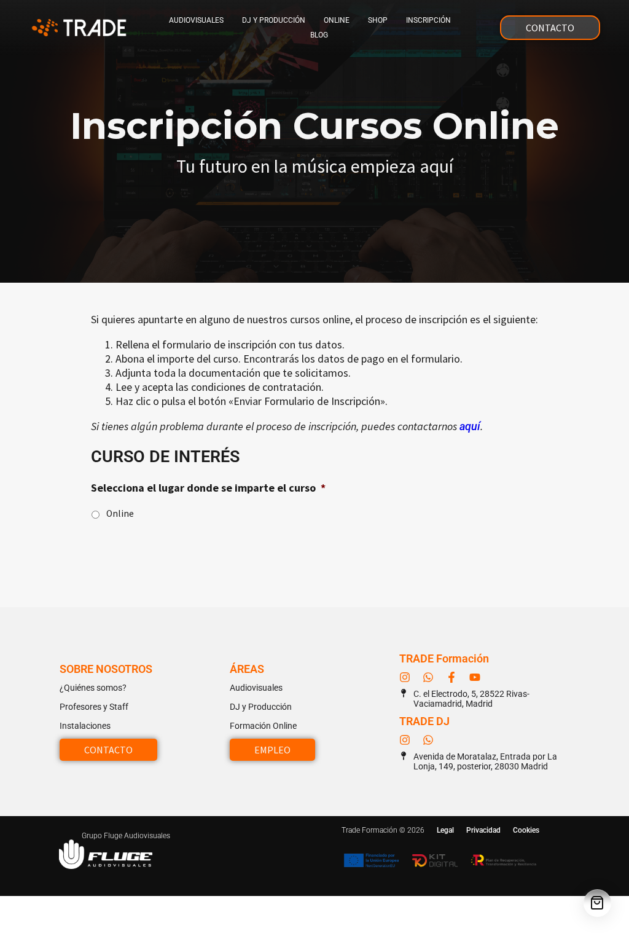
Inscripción (428, 20)
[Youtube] (474, 677)
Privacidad (483, 830)
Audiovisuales (196, 20)
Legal (445, 830)
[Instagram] (404, 677)
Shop (378, 20)
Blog (319, 35)
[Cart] (597, 903)
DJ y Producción (273, 20)
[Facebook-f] (451, 677)
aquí (469, 426)
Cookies (526, 830)
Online (337, 20)
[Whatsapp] (428, 677)
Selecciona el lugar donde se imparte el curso (208, 488)
